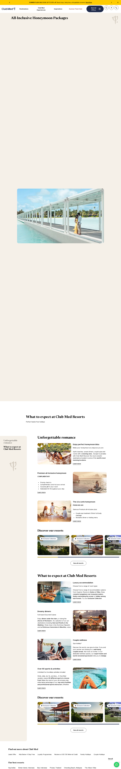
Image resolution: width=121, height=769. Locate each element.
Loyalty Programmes (45, 754)
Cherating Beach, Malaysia (73, 768)
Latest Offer (12, 754)
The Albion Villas (90, 768)
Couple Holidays (99, 754)
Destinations (23, 9)
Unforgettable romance (10, 442)
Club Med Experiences (41, 9)
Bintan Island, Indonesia (26, 768)
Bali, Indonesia (42, 768)
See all (110, 759)
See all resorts (78, 563)
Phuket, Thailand (55, 768)
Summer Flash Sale (75, 9)
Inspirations (58, 9)
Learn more (77, 464)
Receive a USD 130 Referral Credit (66, 754)
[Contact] (116, 8)
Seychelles (12, 768)
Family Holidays (85, 754)
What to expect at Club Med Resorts (12, 448)
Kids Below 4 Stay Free (27, 754)
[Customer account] (111, 8)
